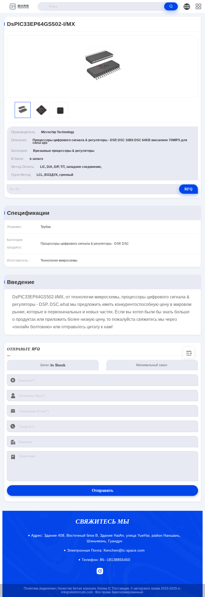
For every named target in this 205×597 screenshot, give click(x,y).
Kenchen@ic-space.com (106, 550)
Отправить (102, 490)
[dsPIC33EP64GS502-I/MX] (102, 66)
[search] (171, 6)
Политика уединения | (40, 588)
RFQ (188, 189)
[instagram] (100, 571)
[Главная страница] (19, 6)
